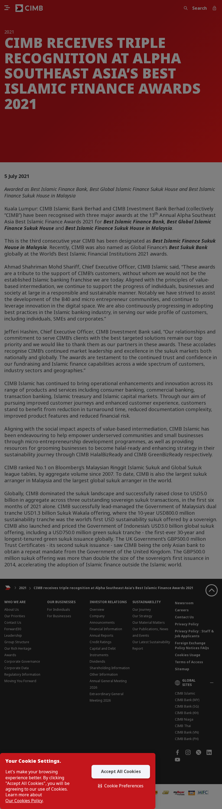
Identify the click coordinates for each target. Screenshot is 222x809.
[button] (121, 786)
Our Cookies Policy (24, 801)
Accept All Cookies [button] (121, 771)
